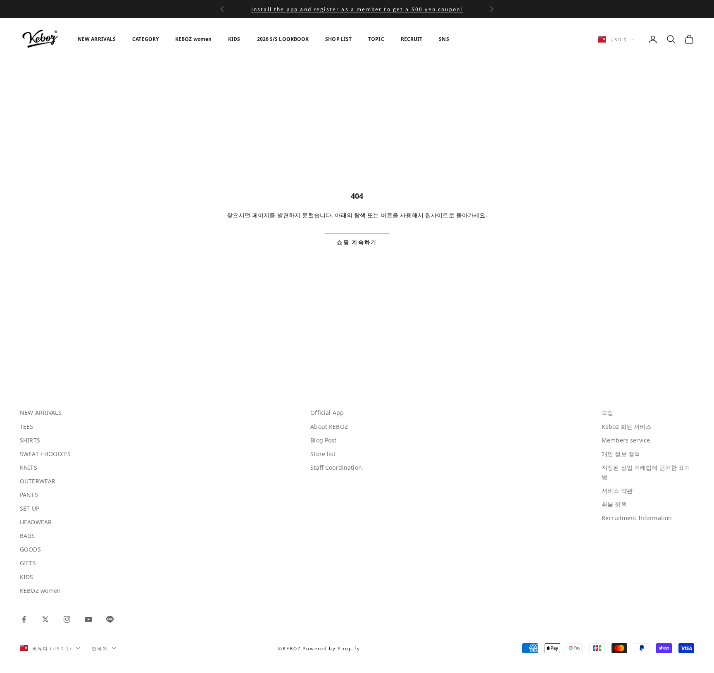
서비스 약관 (617, 491)
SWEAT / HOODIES (45, 454)
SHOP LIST (338, 39)
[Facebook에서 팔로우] (24, 619)
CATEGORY (145, 39)
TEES (26, 426)
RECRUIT (412, 39)
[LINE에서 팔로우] (110, 619)
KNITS (28, 467)
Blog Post (323, 440)
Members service (626, 440)
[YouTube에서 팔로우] (88, 619)
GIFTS (28, 563)
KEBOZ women (193, 39)
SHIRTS (30, 440)
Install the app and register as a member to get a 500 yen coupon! (357, 8)
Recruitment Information (637, 518)
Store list (322, 454)
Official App (327, 412)
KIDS (234, 39)
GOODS (30, 549)
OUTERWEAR (37, 481)
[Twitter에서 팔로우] (45, 619)
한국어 (100, 648)
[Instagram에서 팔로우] (67, 619)
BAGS (27, 536)
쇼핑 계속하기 (357, 242)
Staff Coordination (336, 467)
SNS (444, 39)
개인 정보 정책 (621, 454)
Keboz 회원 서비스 (627, 426)
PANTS (29, 495)
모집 (607, 412)
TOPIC (376, 39)
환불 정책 (614, 504)
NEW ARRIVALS (97, 39)
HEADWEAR (36, 522)
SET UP (29, 508)
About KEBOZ (329, 426)
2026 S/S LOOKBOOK (283, 39)
